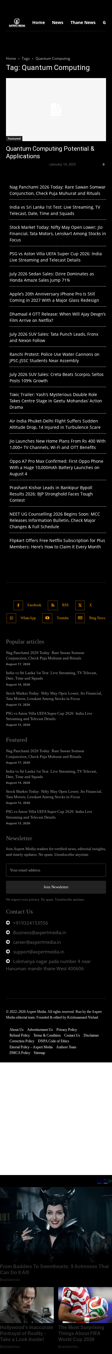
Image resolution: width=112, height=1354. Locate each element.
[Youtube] (47, 618)
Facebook (34, 605)
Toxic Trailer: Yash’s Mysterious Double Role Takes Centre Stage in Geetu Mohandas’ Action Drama (56, 401)
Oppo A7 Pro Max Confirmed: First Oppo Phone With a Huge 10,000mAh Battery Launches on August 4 (56, 467)
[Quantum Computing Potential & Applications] (56, 109)
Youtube (63, 618)
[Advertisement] (56, 1118)
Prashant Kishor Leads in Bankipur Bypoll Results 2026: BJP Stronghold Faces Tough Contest (51, 494)
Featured (14, 138)
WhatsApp (28, 618)
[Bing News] (80, 618)
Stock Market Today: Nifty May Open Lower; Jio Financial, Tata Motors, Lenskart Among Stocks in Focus (58, 233)
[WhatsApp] (11, 618)
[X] (80, 605)
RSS (65, 605)
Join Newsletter (56, 887)
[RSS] (53, 605)
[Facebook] (18, 605)
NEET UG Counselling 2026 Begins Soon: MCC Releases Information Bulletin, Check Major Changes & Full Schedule (55, 520)
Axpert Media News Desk (26, 164)
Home (11, 58)
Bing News (97, 618)
